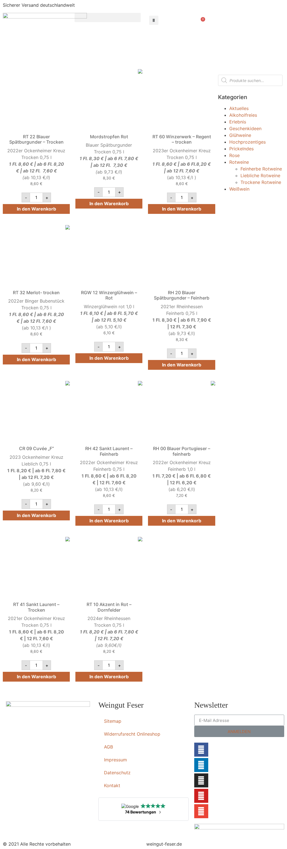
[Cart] (201, 21)
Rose (234, 155)
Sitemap (112, 721)
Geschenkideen (245, 128)
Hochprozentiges (247, 142)
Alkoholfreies (243, 115)
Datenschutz (117, 772)
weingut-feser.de (164, 844)
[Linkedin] (201, 765)
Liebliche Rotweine (260, 175)
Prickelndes (241, 148)
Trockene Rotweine (260, 182)
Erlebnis (237, 122)
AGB (108, 747)
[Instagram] (201, 780)
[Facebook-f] (201, 750)
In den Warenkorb (36, 209)
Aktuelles (239, 108)
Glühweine (240, 135)
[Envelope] (201, 811)
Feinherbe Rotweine (261, 169)
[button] (108, 17)
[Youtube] (201, 796)
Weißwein (239, 189)
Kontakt (112, 785)
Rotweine (239, 162)
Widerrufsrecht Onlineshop (132, 734)
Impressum (115, 760)
